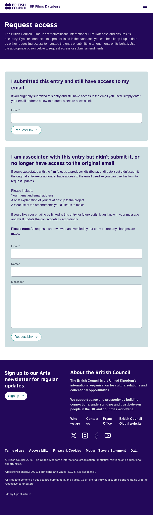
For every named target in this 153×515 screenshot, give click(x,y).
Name (15, 263)
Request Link (24, 130)
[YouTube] (107, 435)
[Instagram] (85, 435)
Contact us (92, 421)
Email (15, 110)
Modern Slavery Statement (106, 450)
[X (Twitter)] (73, 435)
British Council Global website (130, 421)
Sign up (13, 396)
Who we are (75, 421)
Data (133, 450)
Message (17, 281)
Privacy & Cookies (67, 450)
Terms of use (14, 450)
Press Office (107, 421)
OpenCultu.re (22, 494)
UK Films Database (45, 6)
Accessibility (38, 450)
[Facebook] (96, 435)
